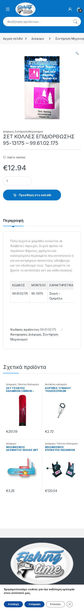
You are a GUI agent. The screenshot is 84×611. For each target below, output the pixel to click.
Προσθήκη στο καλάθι (35, 195)
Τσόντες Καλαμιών (28, 384)
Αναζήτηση (75, 21)
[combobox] (36, 21)
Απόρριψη (34, 604)
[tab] (13, 222)
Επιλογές (55, 604)
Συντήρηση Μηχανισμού (29, 131)
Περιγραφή (13, 221)
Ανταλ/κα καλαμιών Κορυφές (56, 385)
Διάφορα (37, 38)
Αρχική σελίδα (13, 38)
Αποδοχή (13, 604)
